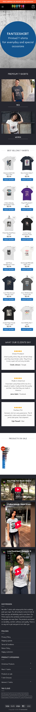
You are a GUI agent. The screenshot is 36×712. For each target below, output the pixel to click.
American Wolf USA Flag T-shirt (8, 173)
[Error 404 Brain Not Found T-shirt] (27, 283)
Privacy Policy (5, 637)
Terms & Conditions (7, 644)
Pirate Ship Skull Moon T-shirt (9, 233)
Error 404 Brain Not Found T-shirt (27, 293)
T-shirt (22, 697)
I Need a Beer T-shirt (3, 452)
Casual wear (13, 694)
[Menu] (2, 6)
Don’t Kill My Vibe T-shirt (27, 323)
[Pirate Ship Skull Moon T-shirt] (9, 223)
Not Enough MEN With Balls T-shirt (27, 263)
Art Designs (5, 694)
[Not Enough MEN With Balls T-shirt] (27, 253)
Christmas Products (7, 664)
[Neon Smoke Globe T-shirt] (27, 163)
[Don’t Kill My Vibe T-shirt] (27, 313)
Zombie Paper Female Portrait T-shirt (9, 323)
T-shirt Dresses (6, 678)
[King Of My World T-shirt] (27, 193)
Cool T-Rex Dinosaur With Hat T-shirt (9, 293)
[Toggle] (30, 663)
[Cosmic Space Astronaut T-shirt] (27, 223)
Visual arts (28, 697)
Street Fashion (14, 697)
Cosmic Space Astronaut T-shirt (27, 233)
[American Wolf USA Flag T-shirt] (9, 163)
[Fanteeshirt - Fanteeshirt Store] (18, 6)
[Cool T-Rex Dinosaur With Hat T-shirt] (9, 283)
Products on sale (6, 674)
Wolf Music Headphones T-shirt (8, 263)
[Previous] (2, 458)
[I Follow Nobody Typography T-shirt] (9, 193)
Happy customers (7, 652)
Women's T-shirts (7, 682)
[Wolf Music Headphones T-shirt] (9, 253)
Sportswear (5, 697)
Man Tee (21, 694)
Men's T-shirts (6, 669)
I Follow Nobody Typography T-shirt (9, 203)
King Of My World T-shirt (27, 203)
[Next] (7, 458)
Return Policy (5, 648)
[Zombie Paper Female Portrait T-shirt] (9, 313)
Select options (9, 179)
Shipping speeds (6, 641)
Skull (26, 694)
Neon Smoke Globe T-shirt (27, 173)
